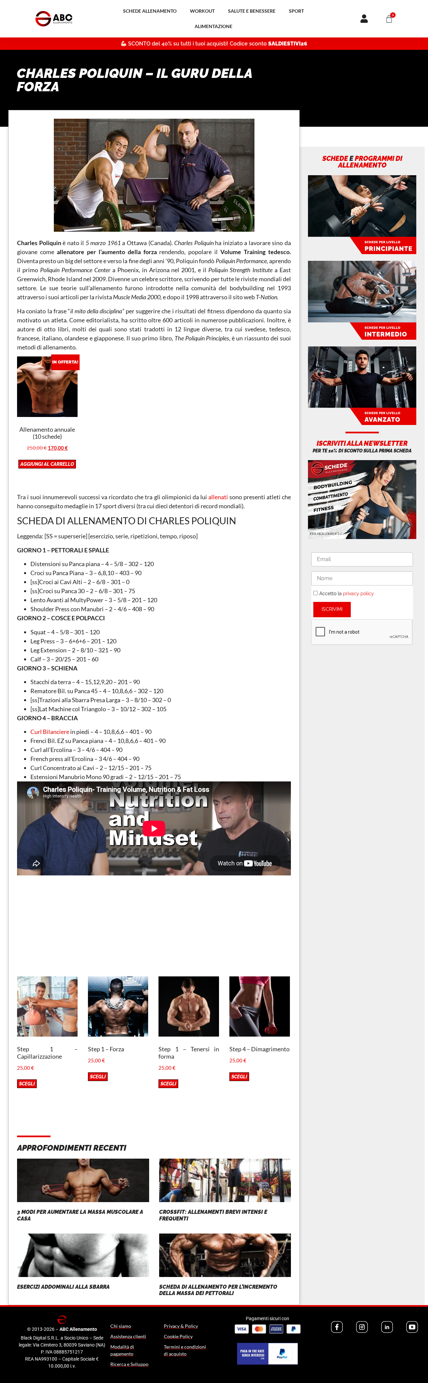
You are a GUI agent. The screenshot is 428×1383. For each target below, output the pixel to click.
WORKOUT (202, 11)
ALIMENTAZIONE (213, 26)
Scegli (27, 1083)
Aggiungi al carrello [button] (47, 464)
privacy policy (358, 593)
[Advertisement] (154, 929)
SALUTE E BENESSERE (252, 11)
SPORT (296, 11)
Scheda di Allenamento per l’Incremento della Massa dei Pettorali (218, 1290)
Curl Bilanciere (49, 731)
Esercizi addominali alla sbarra (63, 1287)
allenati (218, 497)
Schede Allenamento (150, 11)
